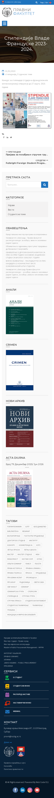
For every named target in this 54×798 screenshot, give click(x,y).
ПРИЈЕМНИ (8, 666)
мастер (10, 554)
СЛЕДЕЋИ (27, 161)
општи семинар (14, 563)
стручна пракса (14, 600)
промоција (31, 577)
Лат (46, 2)
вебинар (26, 531)
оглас (39, 559)
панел (28, 563)
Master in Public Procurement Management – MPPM (24, 647)
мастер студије (25, 554)
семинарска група (15, 591)
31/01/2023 (10, 71)
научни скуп (27, 559)
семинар (25, 587)
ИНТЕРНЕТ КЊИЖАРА (12, 653)
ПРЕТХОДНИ (27, 153)
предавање (41, 573)
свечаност (12, 587)
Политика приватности (13, 769)
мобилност (12, 559)
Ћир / (42, 2)
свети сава (39, 582)
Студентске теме (17, 214)
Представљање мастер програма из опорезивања (26, 234)
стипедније (10, 74)
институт (33, 540)
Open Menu (4, 23)
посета (38, 563)
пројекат (11, 582)
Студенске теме (24, 74)
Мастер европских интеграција (17, 644)
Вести (11, 209)
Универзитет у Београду (13, 2)
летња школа (30, 550)
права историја (14, 568)
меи (37, 554)
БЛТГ (28, 526)
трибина (11, 610)
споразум (32, 591)
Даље (6, 742)
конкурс (11, 545)
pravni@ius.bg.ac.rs (12, 736)
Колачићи (8, 766)
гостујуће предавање (34, 536)
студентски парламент (35, 600)
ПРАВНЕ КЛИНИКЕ (11, 656)
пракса (29, 573)
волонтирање (13, 536)
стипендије (12, 596)
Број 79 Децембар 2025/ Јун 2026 (24, 464)
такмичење (38, 605)
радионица (25, 582)
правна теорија (14, 573)
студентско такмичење (18, 605)
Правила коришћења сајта (15, 763)
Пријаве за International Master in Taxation (20, 638)
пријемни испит (14, 577)
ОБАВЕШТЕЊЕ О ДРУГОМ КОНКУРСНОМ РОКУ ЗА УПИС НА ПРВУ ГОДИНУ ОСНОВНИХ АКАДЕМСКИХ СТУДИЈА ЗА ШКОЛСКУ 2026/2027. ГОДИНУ (25, 255)
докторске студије (16, 540)
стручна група (28, 596)
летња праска (13, 550)
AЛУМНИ (7, 659)
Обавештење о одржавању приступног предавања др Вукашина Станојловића (26, 247)
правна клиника (33, 568)
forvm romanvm (14, 526)
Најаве (11, 205)
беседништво (40, 526)
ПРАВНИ (23, 11)
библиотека (12, 531)
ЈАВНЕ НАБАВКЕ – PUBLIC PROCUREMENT (20, 663)
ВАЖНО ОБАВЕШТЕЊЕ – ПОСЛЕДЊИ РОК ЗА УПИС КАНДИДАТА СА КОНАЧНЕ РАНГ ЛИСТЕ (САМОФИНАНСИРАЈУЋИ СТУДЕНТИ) (26, 263)
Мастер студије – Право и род (16, 641)
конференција (25, 545)
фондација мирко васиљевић (21, 614)
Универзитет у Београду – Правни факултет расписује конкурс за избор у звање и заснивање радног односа (26, 240)
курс (38, 545)
